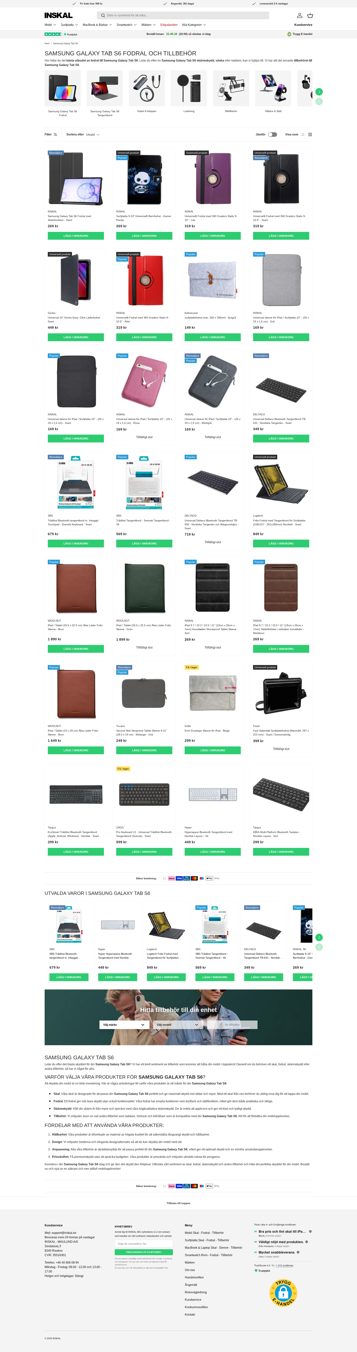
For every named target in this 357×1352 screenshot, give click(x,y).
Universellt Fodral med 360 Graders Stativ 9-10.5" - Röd (142, 319)
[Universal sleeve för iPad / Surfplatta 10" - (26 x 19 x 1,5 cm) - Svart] (76, 381)
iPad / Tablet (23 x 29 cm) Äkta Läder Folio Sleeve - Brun (73, 732)
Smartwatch (124, 24)
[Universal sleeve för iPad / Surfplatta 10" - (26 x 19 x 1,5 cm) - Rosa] (144, 381)
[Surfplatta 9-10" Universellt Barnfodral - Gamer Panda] (144, 179)
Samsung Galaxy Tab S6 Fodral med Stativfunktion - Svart (69, 218)
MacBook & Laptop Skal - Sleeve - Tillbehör (213, 1247)
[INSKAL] (59, 15)
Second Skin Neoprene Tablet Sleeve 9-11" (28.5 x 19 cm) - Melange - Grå (141, 732)
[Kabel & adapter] (147, 88)
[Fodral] (63, 88)
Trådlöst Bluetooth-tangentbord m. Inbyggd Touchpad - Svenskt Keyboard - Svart (73, 522)
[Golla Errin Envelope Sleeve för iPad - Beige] (213, 693)
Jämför (261, 134)
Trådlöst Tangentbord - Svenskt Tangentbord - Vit (143, 522)
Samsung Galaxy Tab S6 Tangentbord (104, 113)
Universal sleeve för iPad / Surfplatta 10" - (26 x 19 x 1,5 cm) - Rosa (144, 421)
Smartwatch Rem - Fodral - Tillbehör (208, 1255)
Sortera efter (75, 134)
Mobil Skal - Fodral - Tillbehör (204, 1232)
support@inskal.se (64, 1232)
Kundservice (303, 24)
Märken (146, 24)
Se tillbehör (232, 1024)
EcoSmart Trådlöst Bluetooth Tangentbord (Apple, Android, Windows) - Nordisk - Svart (73, 834)
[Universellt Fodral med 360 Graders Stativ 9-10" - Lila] (213, 179)
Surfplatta (67, 24)
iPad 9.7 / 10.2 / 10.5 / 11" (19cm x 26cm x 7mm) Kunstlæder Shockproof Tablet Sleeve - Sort (211, 629)
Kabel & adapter (146, 111)
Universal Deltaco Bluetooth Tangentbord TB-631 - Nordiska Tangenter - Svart (279, 421)
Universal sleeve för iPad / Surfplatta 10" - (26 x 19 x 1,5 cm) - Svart (76, 421)
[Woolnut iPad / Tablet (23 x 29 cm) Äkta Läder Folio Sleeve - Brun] (76, 693)
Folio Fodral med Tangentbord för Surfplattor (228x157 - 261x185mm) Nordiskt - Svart (279, 522)
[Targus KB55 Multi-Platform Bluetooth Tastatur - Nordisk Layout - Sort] (281, 794)
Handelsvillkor (194, 1277)
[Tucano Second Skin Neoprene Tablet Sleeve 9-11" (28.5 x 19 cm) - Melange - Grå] (144, 693)
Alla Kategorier (192, 24)
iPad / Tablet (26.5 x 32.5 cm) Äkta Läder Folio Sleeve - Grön (143, 627)
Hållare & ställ (273, 111)
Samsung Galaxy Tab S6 (65, 43)
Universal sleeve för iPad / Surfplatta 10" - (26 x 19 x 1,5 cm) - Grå (281, 319)
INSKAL (57, 1338)
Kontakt (190, 1314)
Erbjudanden (169, 24)
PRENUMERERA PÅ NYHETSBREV (144, 1252)
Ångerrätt (191, 1284)
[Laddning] (189, 88)
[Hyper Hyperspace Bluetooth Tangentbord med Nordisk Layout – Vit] (213, 794)
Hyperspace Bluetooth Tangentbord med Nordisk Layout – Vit (208, 834)
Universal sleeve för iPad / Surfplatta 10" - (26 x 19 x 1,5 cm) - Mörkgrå (212, 421)
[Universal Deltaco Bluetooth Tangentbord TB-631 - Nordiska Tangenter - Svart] (281, 381)
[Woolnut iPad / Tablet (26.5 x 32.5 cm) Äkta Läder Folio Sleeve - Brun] (76, 588)
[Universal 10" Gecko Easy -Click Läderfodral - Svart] (76, 280)
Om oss (190, 1270)
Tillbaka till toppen (178, 1203)
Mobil (48, 24)
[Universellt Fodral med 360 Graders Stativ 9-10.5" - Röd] (144, 280)
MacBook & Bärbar (95, 24)
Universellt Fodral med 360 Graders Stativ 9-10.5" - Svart (279, 218)
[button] (310, 15)
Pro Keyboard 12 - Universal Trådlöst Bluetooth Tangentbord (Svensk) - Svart (144, 834)
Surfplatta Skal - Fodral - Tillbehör (207, 1240)
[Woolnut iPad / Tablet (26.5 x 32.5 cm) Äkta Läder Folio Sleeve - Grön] (144, 588)
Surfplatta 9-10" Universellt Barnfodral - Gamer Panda (143, 218)
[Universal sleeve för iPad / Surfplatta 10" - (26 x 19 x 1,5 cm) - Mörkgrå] (213, 381)
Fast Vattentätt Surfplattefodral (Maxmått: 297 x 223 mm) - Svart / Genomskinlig (281, 732)
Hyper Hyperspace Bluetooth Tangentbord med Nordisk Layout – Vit (115, 957)
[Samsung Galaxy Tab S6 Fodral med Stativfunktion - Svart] (76, 179)
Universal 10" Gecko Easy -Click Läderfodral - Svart (75, 319)
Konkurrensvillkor (196, 1307)
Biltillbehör (231, 111)
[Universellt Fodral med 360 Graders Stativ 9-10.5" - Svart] (281, 179)
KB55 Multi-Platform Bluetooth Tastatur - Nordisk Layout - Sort (276, 834)
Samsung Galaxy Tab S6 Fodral (62, 113)
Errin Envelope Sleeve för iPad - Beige (207, 730)
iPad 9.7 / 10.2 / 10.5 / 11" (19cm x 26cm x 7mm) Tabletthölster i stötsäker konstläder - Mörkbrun (278, 629)
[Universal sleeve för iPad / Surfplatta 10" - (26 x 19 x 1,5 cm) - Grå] (281, 280)
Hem (47, 43)
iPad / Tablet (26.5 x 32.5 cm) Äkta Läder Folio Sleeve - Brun (75, 627)
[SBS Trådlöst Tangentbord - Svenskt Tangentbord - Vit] (144, 483)
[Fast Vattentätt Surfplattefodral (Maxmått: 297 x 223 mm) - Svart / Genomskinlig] (281, 693)
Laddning (189, 111)
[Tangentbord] (105, 88)
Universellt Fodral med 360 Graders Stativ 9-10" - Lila (211, 218)
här (166, 1268)
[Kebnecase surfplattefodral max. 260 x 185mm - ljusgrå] (213, 280)
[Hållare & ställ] (273, 88)
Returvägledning (196, 1292)
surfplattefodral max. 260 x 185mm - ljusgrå (210, 317)
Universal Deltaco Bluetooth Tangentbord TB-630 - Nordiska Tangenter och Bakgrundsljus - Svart (212, 524)
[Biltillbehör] (231, 88)
